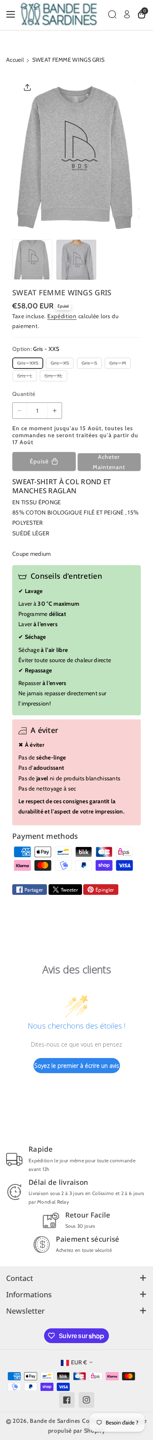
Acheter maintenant (109, 462)
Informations (29, 1294)
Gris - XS (61, 364)
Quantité (23, 394)
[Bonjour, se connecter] (127, 14)
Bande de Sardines (55, 1420)
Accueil (15, 59)
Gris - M (119, 364)
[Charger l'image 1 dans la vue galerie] (32, 260)
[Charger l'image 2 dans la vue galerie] (76, 260)
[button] (13, 14)
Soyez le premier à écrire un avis (76, 1065)
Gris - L (26, 377)
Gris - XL (54, 377)
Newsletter (25, 1311)
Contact (19, 1278)
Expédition (62, 316)
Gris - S (91, 364)
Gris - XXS (29, 364)
